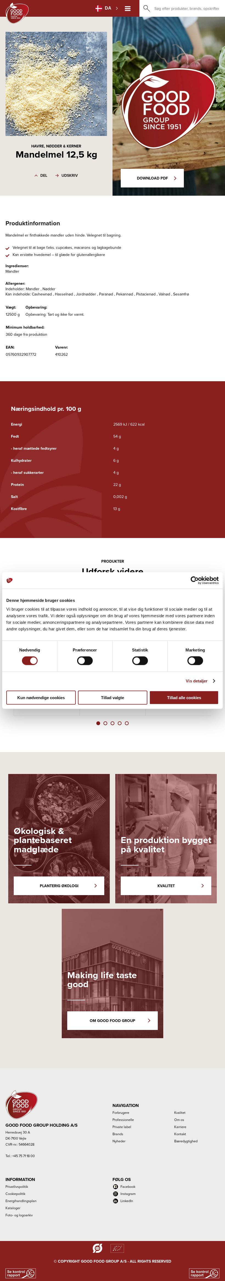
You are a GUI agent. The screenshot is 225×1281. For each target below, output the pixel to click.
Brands (118, 1133)
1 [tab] (98, 723)
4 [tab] (120, 723)
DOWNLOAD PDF (152, 178)
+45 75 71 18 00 (23, 1155)
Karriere (180, 1126)
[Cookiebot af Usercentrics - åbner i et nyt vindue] (195, 580)
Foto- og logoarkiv (19, 1214)
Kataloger (12, 1207)
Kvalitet (179, 1112)
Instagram (128, 1193)
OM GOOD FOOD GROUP (112, 1020)
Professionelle (123, 1119)
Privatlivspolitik (16, 1186)
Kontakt (180, 1133)
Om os (179, 1119)
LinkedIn (126, 1200)
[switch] (85, 660)
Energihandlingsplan (20, 1200)
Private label (122, 1126)
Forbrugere (121, 1112)
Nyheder (119, 1140)
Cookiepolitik (15, 1193)
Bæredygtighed (186, 1140)
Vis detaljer (196, 681)
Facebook (127, 1186)
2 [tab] (105, 723)
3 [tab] (112, 723)
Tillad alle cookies (184, 697)
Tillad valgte (112, 697)
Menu (128, 8)
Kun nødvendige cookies (41, 697)
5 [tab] (127, 723)
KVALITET (166, 886)
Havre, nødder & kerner (56, 146)
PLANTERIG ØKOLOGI (59, 886)
